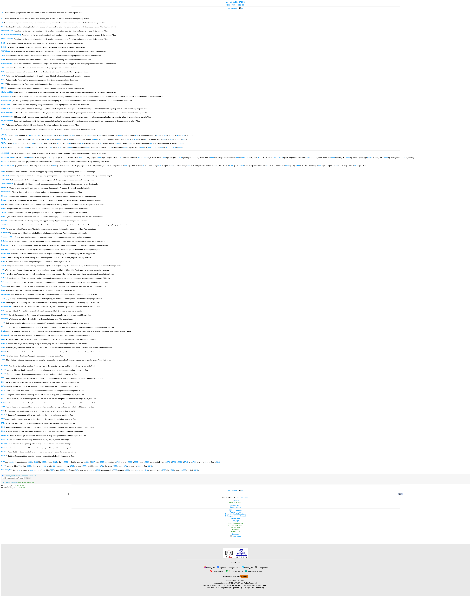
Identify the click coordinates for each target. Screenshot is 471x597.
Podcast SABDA (236, 571)
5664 (243, 158)
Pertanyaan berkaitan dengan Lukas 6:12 (21, 476)
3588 (80, 158)
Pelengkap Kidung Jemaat (235, 516)
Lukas (233, 8)
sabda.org (260, 588)
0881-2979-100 (217, 588)
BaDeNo (235, 529)
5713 (281, 158)
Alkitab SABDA (20, 486)
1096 (165, 135)
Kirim (28, 478)
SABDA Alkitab (218, 571)
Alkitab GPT (21, 488)
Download (235, 500)
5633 (31, 158)
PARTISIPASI (234, 576)
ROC (247, 497)
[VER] (228, 5)
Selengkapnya (262, 568)
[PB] (243, 5)
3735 (72, 135)
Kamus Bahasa (235, 507)
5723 (313, 158)
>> (242, 8)
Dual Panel (236, 536)
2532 (100, 135)
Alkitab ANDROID (235, 502)
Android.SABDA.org (235, 525)
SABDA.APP (235, 527)
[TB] (233, 5)
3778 (37, 135)
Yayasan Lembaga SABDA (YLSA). (227, 583)
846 (177, 135)
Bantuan (235, 534)
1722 (15, 135)
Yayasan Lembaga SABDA (229, 568)
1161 (171, 135)
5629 (146, 158)
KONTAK (226, 576)
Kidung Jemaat (235, 512)
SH (238, 497)
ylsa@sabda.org (235, 588)
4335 (120, 135)
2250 (29, 135)
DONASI (244, 576)
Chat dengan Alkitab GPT (26, 482)
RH (242, 497)
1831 (53, 135)
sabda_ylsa (210, 568)
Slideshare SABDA (254, 571)
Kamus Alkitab (235, 505)
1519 (62, 135)
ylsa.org (251, 588)
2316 (137, 135)
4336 (90, 135)
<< (229, 8)
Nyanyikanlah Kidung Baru (235, 514)
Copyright (235, 521)
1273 (158, 135)
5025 (55, 462)
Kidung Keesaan (235, 510)
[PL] (239, 5)
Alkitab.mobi (235, 519)
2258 (274, 158)
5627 (93, 462)
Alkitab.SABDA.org (235, 523)
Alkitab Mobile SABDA (235, 2)
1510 (183, 135)
